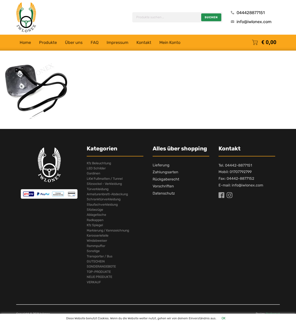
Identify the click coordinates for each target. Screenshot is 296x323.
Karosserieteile (97, 236)
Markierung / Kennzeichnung (108, 230)
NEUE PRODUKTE (99, 277)
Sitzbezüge (95, 210)
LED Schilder (96, 168)
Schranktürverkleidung (103, 199)
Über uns (74, 42)
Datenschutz (164, 193)
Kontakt (143, 42)
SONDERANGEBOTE (101, 266)
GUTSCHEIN (96, 261)
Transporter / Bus (99, 256)
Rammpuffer (96, 246)
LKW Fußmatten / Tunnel (105, 179)
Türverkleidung (97, 189)
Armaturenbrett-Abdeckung (107, 194)
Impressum (117, 42)
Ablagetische (96, 215)
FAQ (95, 42)
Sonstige (93, 251)
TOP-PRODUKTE (99, 272)
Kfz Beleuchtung (99, 163)
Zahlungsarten (165, 172)
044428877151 (251, 12)
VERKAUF (94, 282)
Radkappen (95, 220)
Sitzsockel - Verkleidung (104, 184)
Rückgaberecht (166, 179)
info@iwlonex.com (254, 21)
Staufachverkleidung (102, 205)
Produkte (48, 42)
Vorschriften (163, 186)
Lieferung (161, 165)
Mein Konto (169, 42)
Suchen (211, 17)
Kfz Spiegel (95, 225)
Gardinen (93, 173)
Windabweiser (97, 241)
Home (25, 42)
